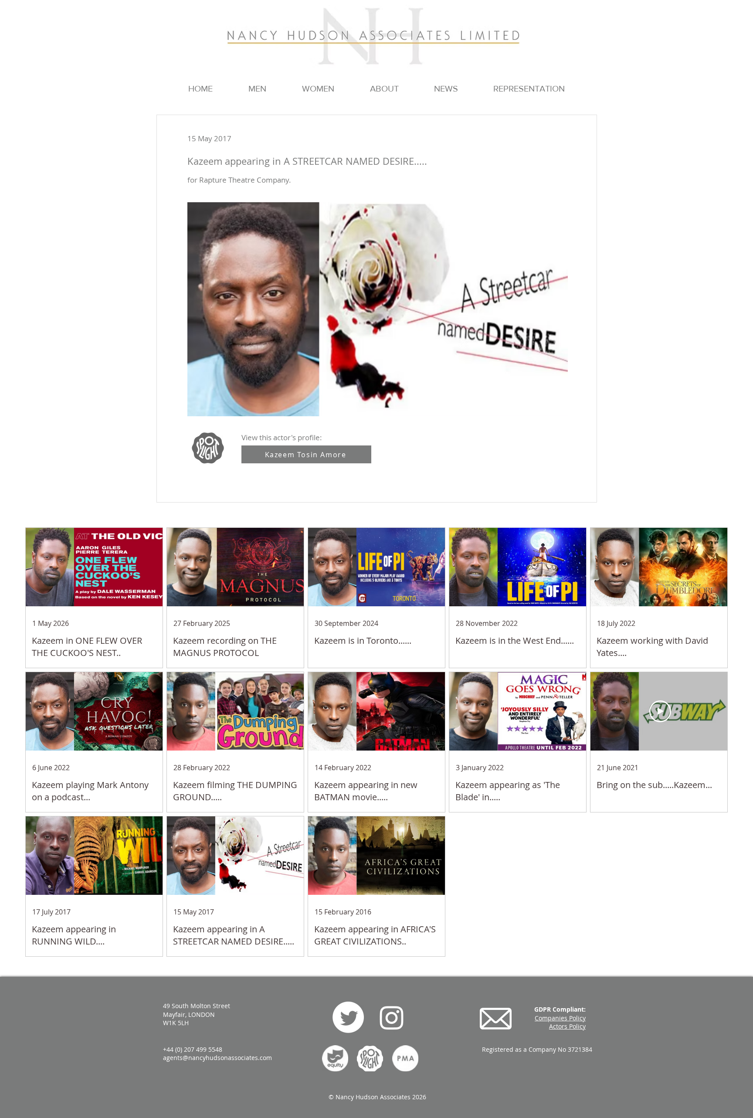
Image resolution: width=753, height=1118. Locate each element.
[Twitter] (348, 1017)
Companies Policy (560, 1018)
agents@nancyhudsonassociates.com (217, 1057)
